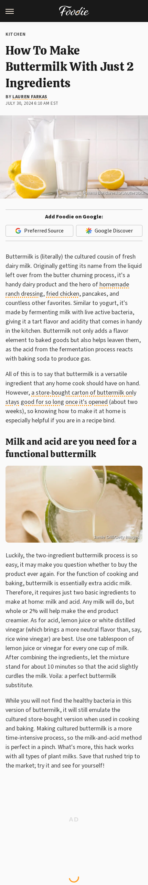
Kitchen (15, 34)
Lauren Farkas (29, 97)
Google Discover (114, 231)
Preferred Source (44, 231)
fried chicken (62, 294)
